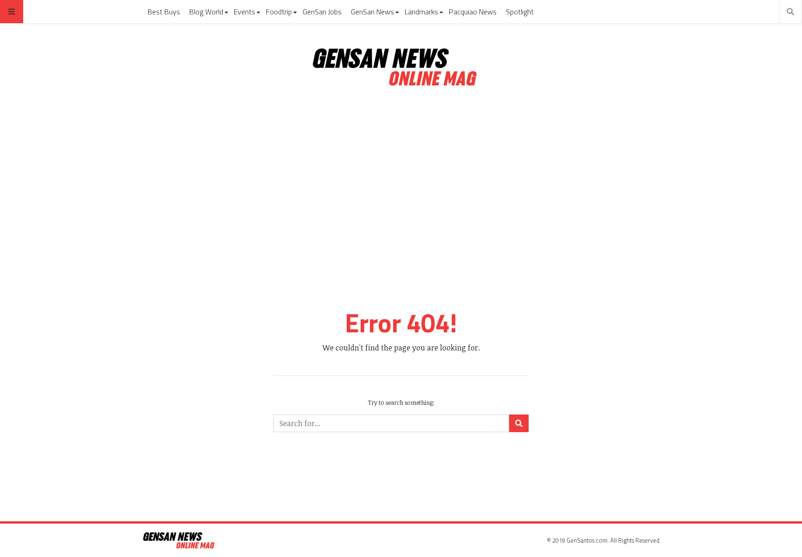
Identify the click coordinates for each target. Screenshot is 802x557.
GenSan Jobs (322, 11)
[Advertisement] (401, 175)
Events (244, 11)
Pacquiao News (473, 11)
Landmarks (421, 11)
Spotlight (520, 11)
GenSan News (372, 11)
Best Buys (164, 11)
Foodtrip (279, 11)
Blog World (206, 11)
